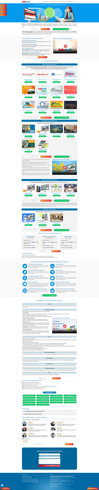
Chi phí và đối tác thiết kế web (29, 397)
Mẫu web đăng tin (46, 1)
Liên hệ (75, 1)
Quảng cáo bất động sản (56, 395)
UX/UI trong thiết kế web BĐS (43, 397)
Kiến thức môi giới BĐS (29, 404)
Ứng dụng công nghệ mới (56, 402)
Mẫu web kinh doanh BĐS (61, 1)
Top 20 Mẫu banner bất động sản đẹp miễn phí (31, 481)
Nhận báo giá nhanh (93, 488)
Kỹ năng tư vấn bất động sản (70, 402)
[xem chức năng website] (28, 138)
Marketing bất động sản (27, 476)
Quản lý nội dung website (43, 402)
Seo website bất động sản (42, 395)
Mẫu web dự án (53, 1)
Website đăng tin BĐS (55, 485)
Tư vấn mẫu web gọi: (61, 117)
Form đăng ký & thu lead (56, 400)
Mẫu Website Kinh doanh (3, 12)
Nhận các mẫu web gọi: (61, 29)
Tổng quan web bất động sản (29, 395)
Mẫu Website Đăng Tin (3, 5)
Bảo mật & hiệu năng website (70, 397)
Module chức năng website (56, 397)
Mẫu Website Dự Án (3, 9)
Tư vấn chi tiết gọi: (50, 295)
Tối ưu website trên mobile (29, 400)
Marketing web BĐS (70, 395)
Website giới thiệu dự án (55, 486)
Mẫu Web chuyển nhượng (3, 15)
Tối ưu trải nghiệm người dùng (43, 400)
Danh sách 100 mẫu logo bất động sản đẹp (30, 480)
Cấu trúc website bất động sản (29, 402)
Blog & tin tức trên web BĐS (70, 400)
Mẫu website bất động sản (42, 404)
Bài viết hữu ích (70, 1)
